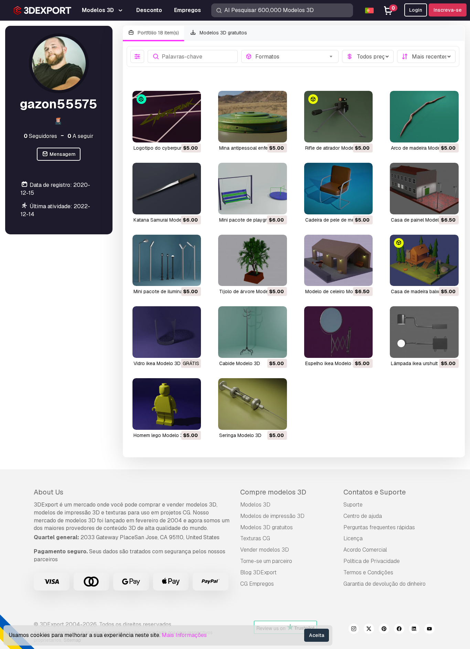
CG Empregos (257, 583)
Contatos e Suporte (374, 492)
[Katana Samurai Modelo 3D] (166, 188)
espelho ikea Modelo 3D (332, 363)
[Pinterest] (384, 630)
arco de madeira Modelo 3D (421, 148)
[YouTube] (429, 630)
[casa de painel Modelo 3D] (424, 188)
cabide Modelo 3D (239, 363)
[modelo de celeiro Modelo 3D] (338, 260)
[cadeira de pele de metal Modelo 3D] (338, 188)
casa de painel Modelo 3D (420, 220)
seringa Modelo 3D (240, 435)
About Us (48, 492)
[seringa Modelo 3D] (252, 404)
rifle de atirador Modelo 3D (335, 148)
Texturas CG (255, 538)
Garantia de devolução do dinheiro (384, 583)
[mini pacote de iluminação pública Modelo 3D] (166, 260)
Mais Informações (184, 635)
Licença (353, 538)
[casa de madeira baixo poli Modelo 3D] (424, 260)
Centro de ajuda (362, 516)
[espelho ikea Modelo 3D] (338, 332)
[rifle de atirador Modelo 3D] (338, 116)
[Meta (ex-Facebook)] (399, 630)
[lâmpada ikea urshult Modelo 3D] (424, 332)
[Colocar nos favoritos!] (191, 133)
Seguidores (40, 136)
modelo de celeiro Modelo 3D (337, 291)
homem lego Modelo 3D (159, 435)
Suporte (353, 504)
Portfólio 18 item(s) (157, 33)
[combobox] (295, 56)
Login (415, 10)
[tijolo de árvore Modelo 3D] (252, 260)
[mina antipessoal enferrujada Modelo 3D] (252, 116)
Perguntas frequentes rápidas (379, 527)
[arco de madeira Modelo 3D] (424, 116)
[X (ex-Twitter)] (369, 630)
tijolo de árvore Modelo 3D (249, 291)
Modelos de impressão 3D (272, 516)
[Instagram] (354, 630)
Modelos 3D (255, 504)
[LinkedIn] (414, 630)
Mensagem (62, 154)
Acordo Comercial (365, 549)
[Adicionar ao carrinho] (177, 133)
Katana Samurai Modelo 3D (163, 220)
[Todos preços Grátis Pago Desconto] (368, 56)
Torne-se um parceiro (266, 561)
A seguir (80, 136)
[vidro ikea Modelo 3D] (166, 332)
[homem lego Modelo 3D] (166, 404)
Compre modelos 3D (273, 492)
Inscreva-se (448, 10)
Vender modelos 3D (264, 549)
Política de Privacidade (371, 561)
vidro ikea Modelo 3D (157, 363)
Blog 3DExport (258, 572)
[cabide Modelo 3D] (252, 332)
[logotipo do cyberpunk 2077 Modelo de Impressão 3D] (166, 116)
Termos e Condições (368, 572)
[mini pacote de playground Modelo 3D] (252, 188)
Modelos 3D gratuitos (222, 33)
